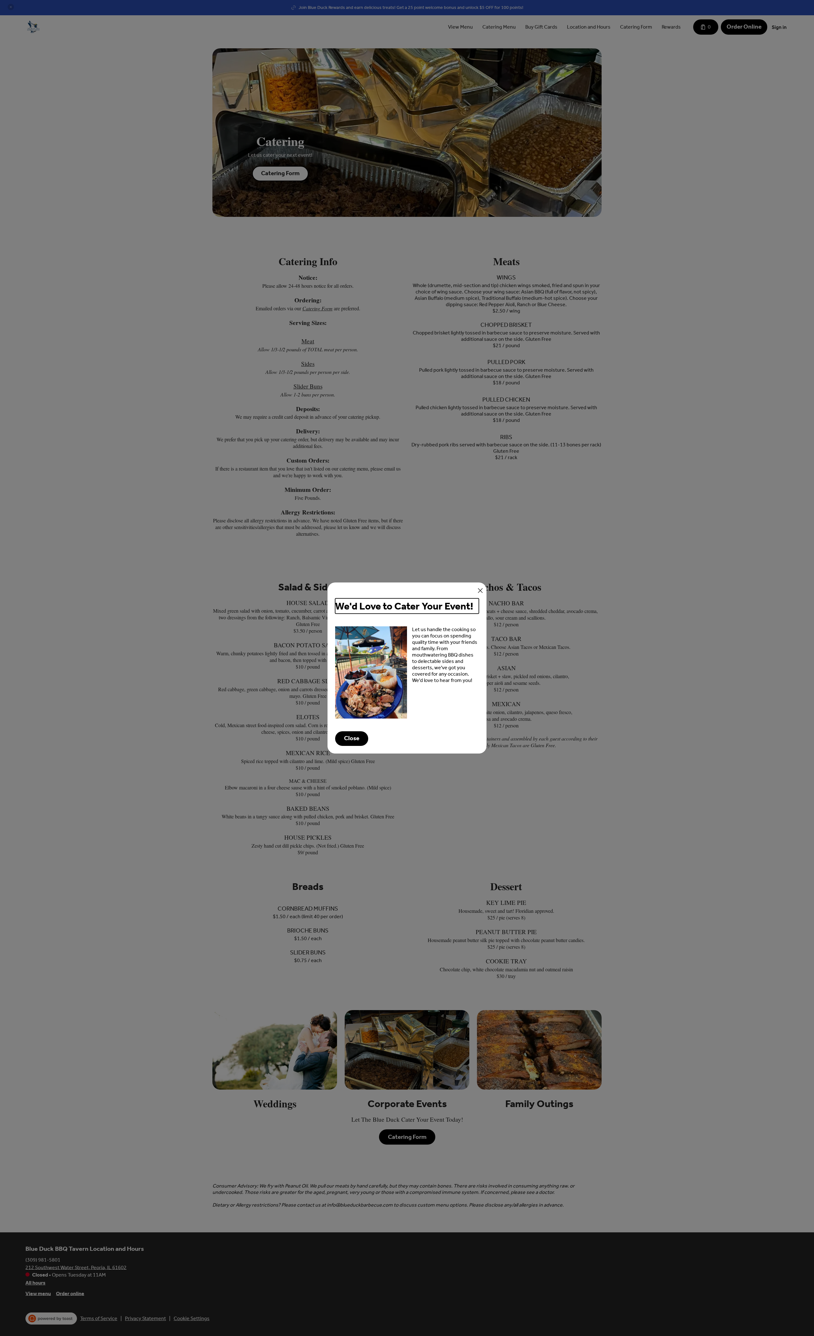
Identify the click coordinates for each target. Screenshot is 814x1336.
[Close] (480, 590)
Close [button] (351, 738)
